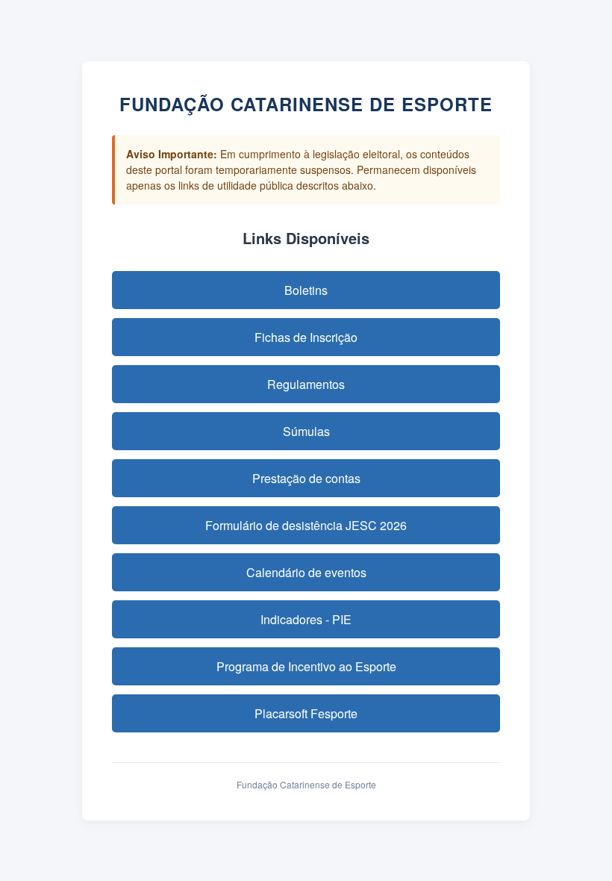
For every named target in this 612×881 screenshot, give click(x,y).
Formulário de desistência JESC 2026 (306, 525)
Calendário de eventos (306, 572)
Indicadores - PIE (306, 619)
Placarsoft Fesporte (306, 713)
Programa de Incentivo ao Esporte (306, 666)
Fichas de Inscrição (306, 337)
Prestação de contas (306, 478)
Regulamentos (306, 384)
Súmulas (306, 431)
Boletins (306, 290)
